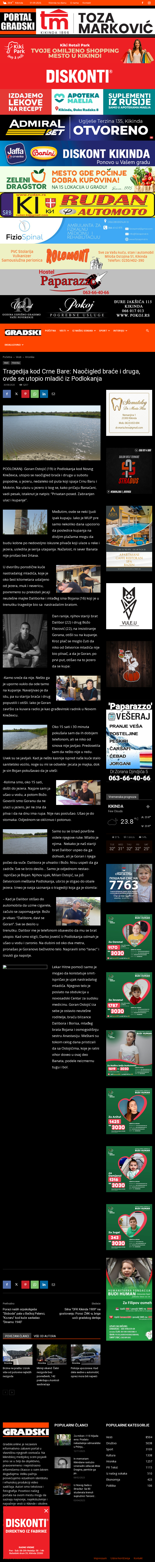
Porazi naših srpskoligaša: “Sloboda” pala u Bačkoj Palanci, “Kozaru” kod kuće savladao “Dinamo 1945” (24, 1315)
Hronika (16, 362)
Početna (50, 330)
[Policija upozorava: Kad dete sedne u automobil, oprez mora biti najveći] (86, 1354)
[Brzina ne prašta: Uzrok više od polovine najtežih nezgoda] (17, 1354)
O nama (74, 2)
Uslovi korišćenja (120, 1558)
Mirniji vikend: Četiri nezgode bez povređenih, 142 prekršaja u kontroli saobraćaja (48, 1376)
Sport (103, 330)
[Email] (53, 394)
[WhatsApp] (35, 394)
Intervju (118, 330)
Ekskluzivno (13, 344)
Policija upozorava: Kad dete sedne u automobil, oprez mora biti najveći (85, 1372)
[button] (147, 331)
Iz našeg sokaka (82, 330)
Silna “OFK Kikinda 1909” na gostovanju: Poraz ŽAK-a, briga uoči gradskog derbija (80, 1313)
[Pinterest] (25, 394)
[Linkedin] (44, 394)
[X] (16, 394)
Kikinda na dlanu (57, 2)
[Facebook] (142, 3)
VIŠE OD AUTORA (45, 1336)
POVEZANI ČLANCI (17, 1336)
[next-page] (11, 1392)
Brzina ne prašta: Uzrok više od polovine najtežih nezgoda (17, 1372)
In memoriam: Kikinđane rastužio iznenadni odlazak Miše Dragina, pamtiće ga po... (87, 1466)
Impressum (100, 1558)
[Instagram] (149, 3)
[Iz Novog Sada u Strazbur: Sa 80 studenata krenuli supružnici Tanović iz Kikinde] (62, 1489)
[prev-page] (5, 1392)
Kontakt (87, 2)
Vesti (63, 330)
